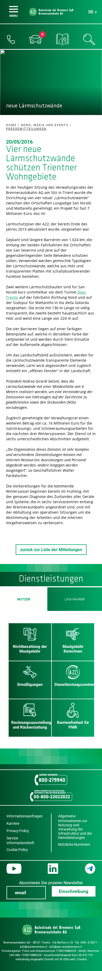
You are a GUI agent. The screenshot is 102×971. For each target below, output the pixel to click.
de (90, 11)
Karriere (13, 823)
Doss (81, 292)
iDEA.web (69, 959)
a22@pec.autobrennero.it (65, 946)
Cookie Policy (17, 850)
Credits (82, 959)
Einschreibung (73, 891)
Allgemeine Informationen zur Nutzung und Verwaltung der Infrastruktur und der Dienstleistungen (75, 827)
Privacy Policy (18, 831)
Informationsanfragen (25, 816)
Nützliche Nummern (74, 844)
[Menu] (13, 9)
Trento (12, 297)
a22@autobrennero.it (33, 946)
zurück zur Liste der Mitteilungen (51, 549)
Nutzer (23, 599)
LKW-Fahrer (75, 599)
